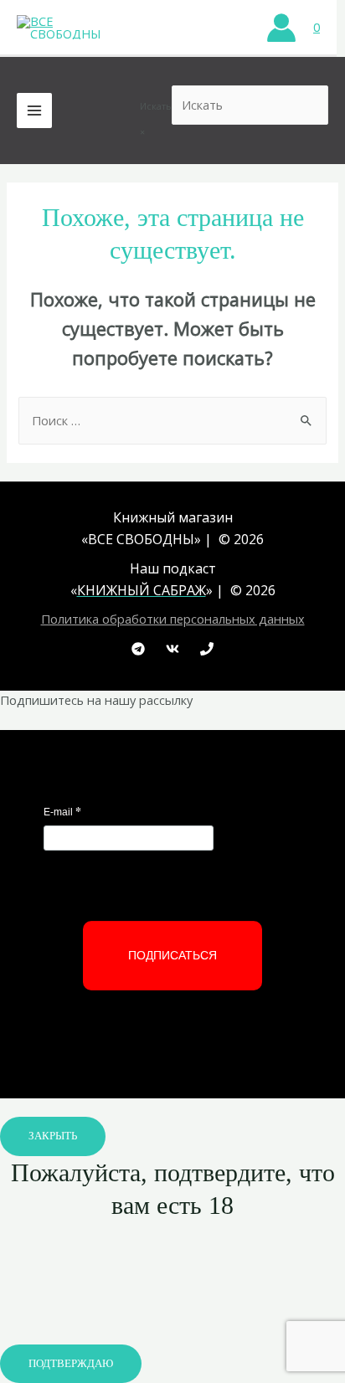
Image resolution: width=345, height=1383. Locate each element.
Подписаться (172, 955)
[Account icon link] (281, 28)
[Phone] (207, 649)
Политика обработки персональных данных (173, 618)
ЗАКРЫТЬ (52, 1136)
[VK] (172, 649)
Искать (156, 106)
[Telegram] (138, 649)
